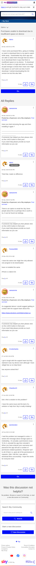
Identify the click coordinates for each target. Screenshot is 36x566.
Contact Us (31, 549)
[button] (33, 39)
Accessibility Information (28, 547)
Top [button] (19, 541)
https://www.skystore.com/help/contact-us (16, 313)
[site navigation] (2, 2)
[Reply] (31, 84)
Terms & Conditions (29, 545)
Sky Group (4, 550)
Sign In (34, 3)
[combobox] (16, 14)
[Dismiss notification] (33, 7)
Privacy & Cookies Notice (8, 547)
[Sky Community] (10, 2)
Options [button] (3, 27)
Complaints (4, 549)
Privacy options (5, 545)
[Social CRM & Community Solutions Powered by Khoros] (30, 562)
